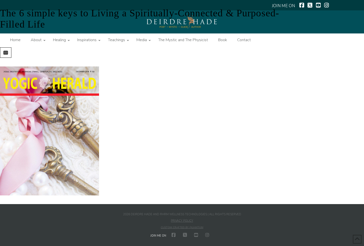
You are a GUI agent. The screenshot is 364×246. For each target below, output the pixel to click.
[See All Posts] (5, 52)
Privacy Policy (182, 221)
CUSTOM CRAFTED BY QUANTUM (182, 227)
